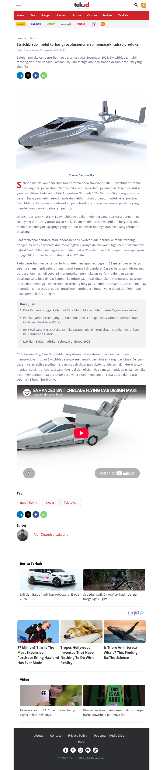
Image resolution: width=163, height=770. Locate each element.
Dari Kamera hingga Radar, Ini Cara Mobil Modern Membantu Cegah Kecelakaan (80, 310)
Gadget (46, 15)
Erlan (27, 50)
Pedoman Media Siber (110, 735)
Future (76, 15)
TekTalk (123, 15)
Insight (107, 15)
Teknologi (70, 502)
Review (61, 15)
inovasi (50, 502)
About (38, 735)
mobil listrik (28, 502)
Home (20, 15)
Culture (92, 15)
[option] (51, 585)
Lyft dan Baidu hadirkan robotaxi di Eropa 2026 (56, 341)
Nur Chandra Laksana (51, 534)
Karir (81, 742)
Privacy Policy (77, 735)
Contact (55, 735)
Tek (33, 15)
